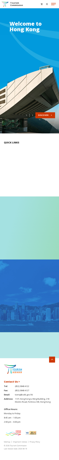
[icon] (53, 4)
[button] (49, 346)
